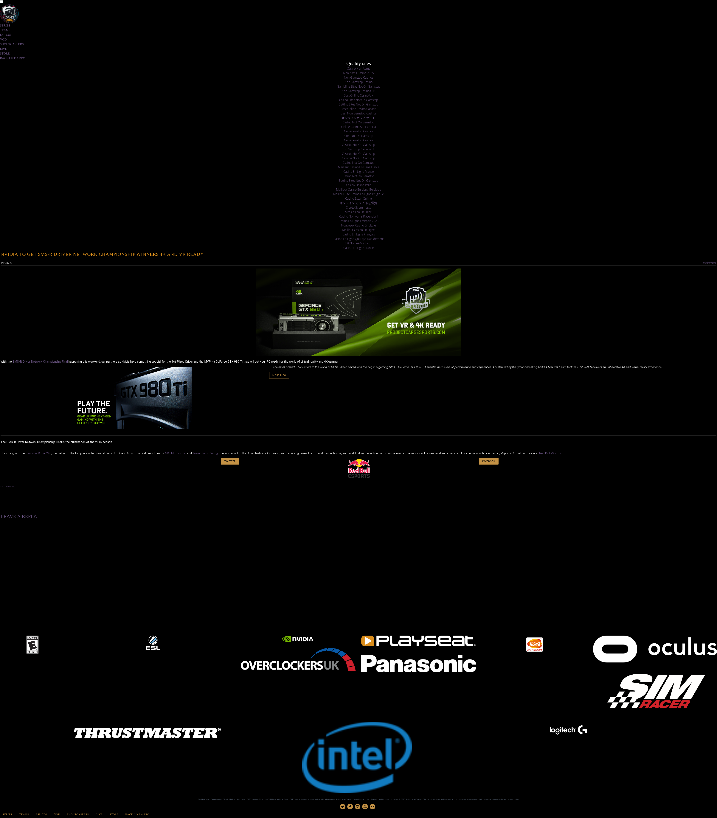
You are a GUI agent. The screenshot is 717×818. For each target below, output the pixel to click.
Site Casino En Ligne (358, 212)
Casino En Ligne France (358, 172)
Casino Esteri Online (358, 198)
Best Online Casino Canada (358, 109)
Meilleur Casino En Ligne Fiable (358, 167)
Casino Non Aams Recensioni (358, 216)
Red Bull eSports (550, 453)
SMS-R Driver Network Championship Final (40, 361)
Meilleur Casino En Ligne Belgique (358, 189)
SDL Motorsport (175, 453)
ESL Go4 (5, 34)
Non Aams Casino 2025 (358, 73)
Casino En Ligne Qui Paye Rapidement (358, 239)
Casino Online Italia (358, 185)
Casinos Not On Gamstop (358, 145)
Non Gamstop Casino (358, 82)
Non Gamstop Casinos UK (358, 91)
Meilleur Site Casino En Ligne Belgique (358, 194)
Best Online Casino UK (358, 95)
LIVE (3, 48)
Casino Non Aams (358, 68)
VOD (3, 39)
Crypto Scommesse (358, 207)
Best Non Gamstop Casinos (358, 113)
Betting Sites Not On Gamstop (358, 104)
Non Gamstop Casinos (358, 77)
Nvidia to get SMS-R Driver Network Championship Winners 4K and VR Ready (102, 254)
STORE (5, 53)
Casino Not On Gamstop (359, 122)
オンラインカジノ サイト (358, 118)
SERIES (5, 25)
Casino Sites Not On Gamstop (358, 100)
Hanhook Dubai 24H (38, 453)
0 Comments (709, 262)
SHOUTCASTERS (12, 44)
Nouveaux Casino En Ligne (358, 225)
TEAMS (5, 30)
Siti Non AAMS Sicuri (358, 243)
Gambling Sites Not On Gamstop (358, 86)
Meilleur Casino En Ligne (358, 230)
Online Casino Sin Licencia (358, 127)
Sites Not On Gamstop (358, 136)
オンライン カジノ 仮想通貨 (358, 203)
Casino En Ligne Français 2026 (358, 221)
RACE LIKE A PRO (12, 58)
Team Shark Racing (205, 453)
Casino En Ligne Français (358, 234)
